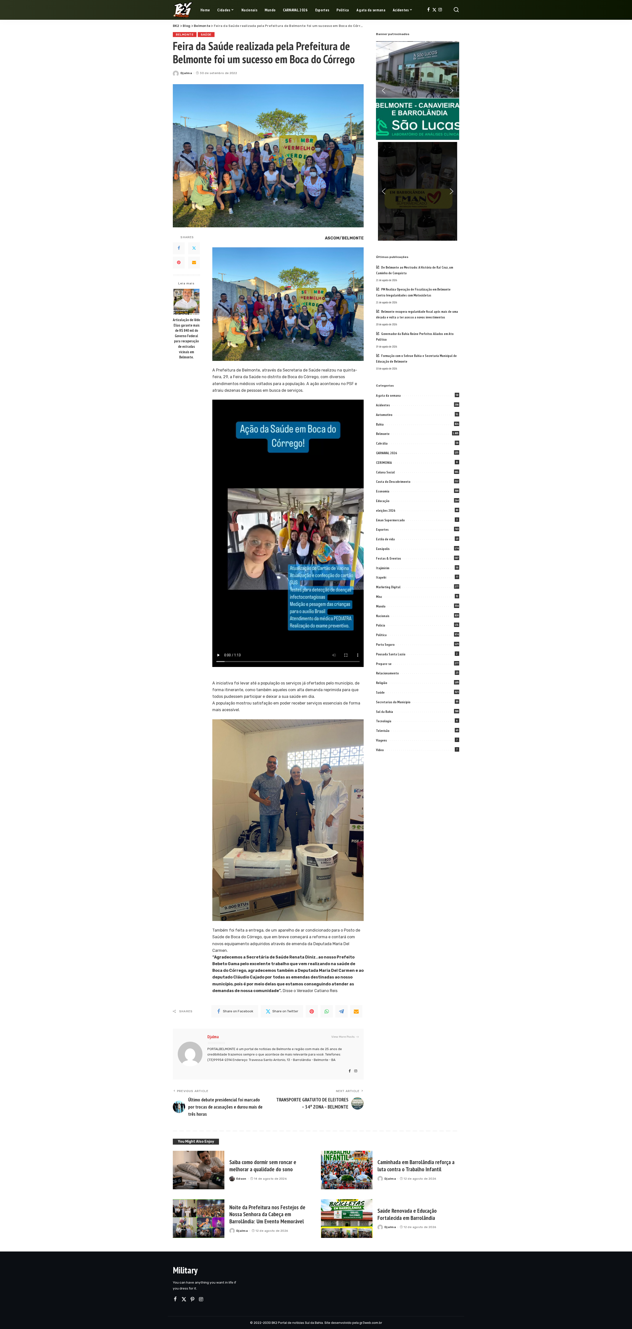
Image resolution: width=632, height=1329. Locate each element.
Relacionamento (387, 673)
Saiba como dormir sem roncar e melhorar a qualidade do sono (262, 1165)
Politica (381, 635)
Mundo (380, 606)
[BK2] (183, 10)
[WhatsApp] (326, 1011)
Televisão (382, 730)
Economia (382, 491)
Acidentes (383, 405)
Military (185, 1270)
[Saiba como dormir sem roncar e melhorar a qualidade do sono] (198, 1170)
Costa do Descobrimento (393, 481)
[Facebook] (428, 10)
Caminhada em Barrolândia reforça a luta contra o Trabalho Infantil (415, 1165)
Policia (380, 625)
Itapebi (381, 577)
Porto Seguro (385, 644)
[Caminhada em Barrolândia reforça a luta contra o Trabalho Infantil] (347, 1170)
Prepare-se (384, 664)
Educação (382, 501)
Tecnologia (383, 721)
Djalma (186, 73)
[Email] (194, 263)
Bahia (380, 424)
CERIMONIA (384, 462)
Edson (241, 1178)
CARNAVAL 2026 (386, 453)
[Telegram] (341, 1011)
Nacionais (382, 616)
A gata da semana (388, 395)
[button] (384, 91)
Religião (381, 683)
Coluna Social (385, 472)
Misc (379, 596)
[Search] (456, 10)
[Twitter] (434, 10)
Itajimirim (382, 568)
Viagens (381, 740)
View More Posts (343, 1036)
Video (380, 750)
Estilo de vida (385, 539)
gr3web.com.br (370, 1323)
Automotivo (384, 414)
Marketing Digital (388, 587)
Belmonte (185, 34)
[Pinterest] (179, 263)
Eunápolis (383, 549)
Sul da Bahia (384, 711)
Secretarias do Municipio (393, 702)
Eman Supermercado (390, 520)
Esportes (382, 529)
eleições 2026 (385, 510)
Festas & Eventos (388, 558)
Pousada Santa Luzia (390, 654)
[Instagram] (440, 10)
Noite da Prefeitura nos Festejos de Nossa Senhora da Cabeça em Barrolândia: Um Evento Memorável (267, 1214)
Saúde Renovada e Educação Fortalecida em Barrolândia (407, 1214)
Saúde (206, 34)
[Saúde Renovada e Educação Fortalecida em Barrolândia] (347, 1218)
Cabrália (382, 443)
